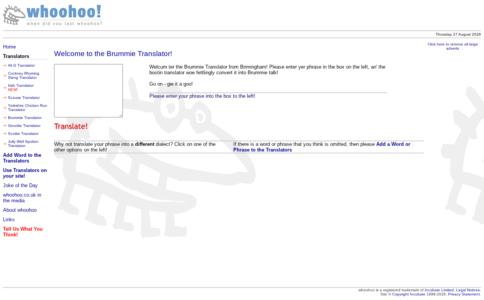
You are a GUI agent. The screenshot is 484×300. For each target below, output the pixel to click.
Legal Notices (468, 290)
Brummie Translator (25, 118)
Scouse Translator (24, 97)
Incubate (417, 294)
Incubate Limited (439, 290)
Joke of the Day (20, 185)
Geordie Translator (24, 125)
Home (9, 47)
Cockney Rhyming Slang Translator (23, 75)
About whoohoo (20, 210)
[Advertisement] (330, 15)
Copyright (401, 294)
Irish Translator (21, 85)
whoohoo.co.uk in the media (22, 197)
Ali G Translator (21, 65)
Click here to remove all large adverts (453, 46)
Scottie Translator (23, 133)
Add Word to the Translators (22, 158)
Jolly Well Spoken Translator (23, 143)
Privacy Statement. (464, 294)
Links (9, 219)
